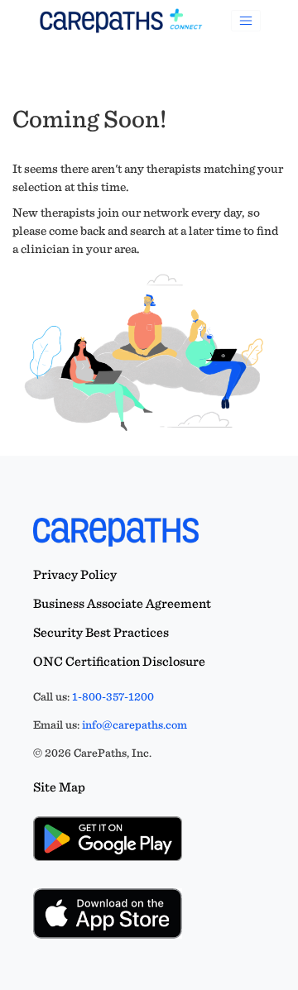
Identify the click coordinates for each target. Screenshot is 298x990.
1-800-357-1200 (113, 696)
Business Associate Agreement (122, 603)
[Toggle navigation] (246, 20)
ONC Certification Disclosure (119, 661)
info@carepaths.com (134, 724)
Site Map (59, 787)
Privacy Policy (75, 574)
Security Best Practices (101, 632)
